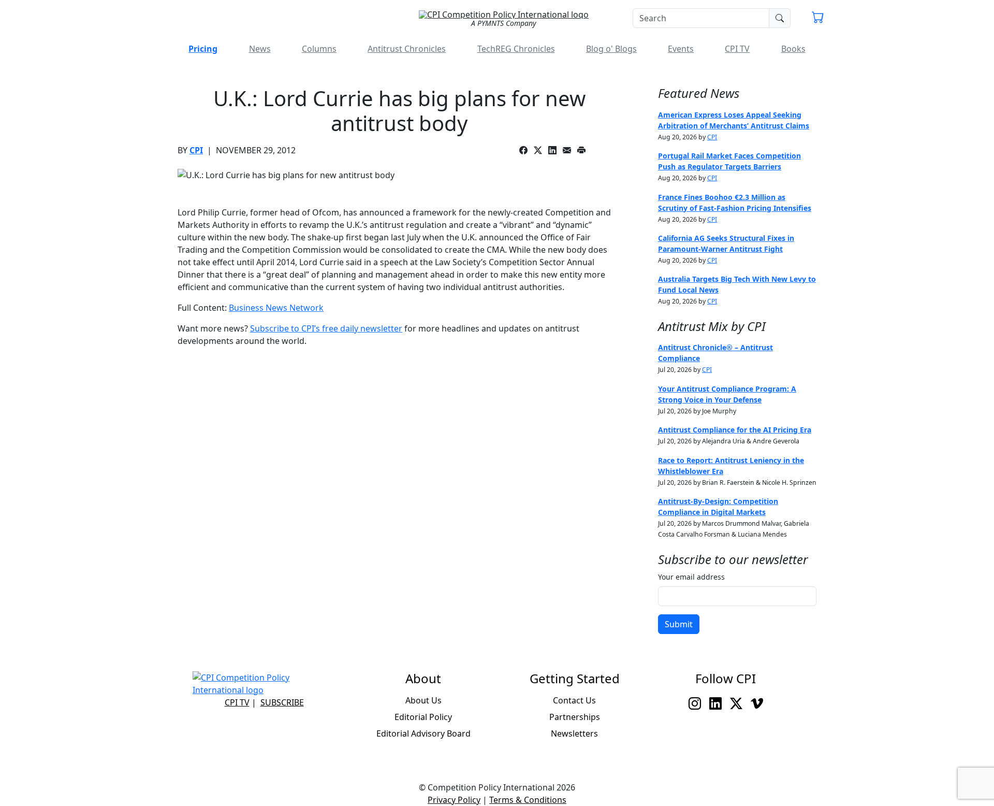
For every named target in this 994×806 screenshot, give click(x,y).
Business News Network (276, 307)
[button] (818, 18)
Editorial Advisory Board (423, 733)
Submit (679, 624)
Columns (319, 48)
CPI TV (737, 48)
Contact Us (574, 700)
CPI (196, 150)
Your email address (691, 577)
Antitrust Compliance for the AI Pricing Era (734, 430)
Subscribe (282, 702)
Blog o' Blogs (611, 48)
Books (793, 48)
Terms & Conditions (527, 799)
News (260, 48)
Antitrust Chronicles (407, 48)
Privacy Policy (454, 799)
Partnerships (574, 717)
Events (681, 48)
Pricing (202, 48)
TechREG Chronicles (516, 48)
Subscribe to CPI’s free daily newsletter (326, 328)
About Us (423, 700)
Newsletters (574, 733)
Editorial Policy (423, 717)
